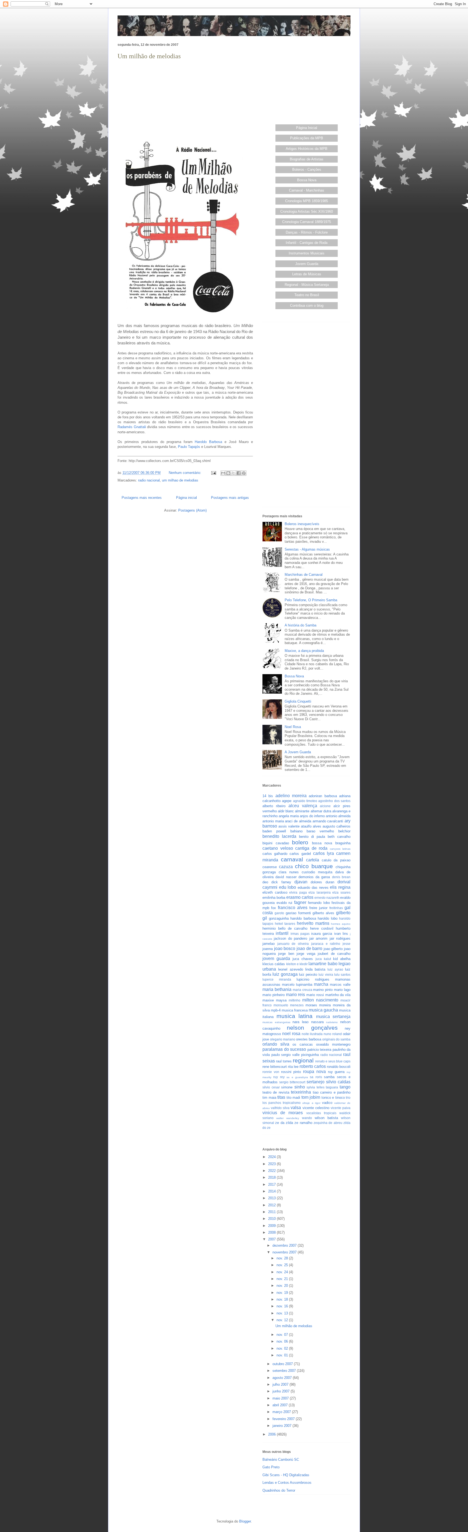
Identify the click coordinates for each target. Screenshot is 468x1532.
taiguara (332, 1087)
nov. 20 (283, 1286)
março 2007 (282, 1412)
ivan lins (341, 934)
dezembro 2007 (285, 1245)
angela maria (289, 816)
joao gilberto (333, 949)
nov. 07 (283, 1335)
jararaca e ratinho (325, 943)
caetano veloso (277, 848)
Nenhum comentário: (185, 473)
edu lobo (287, 887)
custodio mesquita (317, 872)
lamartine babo (322, 963)
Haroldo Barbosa (208, 442)
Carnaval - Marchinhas (306, 190)
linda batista (315, 969)
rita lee (293, 1067)
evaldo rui (284, 903)
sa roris (316, 1077)
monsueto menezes (289, 1005)
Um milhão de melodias (149, 56)
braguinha (342, 843)
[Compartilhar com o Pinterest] (243, 473)
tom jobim (310, 1097)
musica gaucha (323, 1010)
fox (273, 908)
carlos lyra (323, 853)
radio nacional (149, 480)
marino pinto (323, 990)
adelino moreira (291, 795)
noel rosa (291, 1033)
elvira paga (298, 892)
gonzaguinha (279, 918)
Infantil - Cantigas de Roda (306, 243)
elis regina (340, 887)
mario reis (295, 994)
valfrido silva (280, 1108)
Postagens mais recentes (142, 498)
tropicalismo (292, 1102)
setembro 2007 (284, 1371)
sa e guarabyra (297, 1077)
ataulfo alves (311, 826)
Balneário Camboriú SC (280, 1459)
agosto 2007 (282, 1378)
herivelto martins (313, 923)
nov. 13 (283, 1313)
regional (303, 1060)
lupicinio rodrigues (313, 979)
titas (281, 1097)
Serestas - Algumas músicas (307, 549)
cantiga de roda (311, 848)
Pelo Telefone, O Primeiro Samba (311, 600)
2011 (272, 1212)
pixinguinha (310, 1055)
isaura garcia (321, 934)
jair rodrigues (340, 938)
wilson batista (326, 1118)
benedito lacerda (279, 836)
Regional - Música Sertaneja (307, 285)
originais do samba (336, 1039)
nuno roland (333, 1034)
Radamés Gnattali (132, 427)
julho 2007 (281, 1384)
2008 (272, 1232)
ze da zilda (284, 1123)
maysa (281, 1000)
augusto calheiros (336, 826)
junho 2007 (281, 1391)
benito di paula (312, 837)
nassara (317, 1022)
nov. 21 (283, 1279)
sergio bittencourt (292, 1082)
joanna (267, 949)
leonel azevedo (290, 969)
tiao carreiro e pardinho (331, 1092)
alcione (325, 806)
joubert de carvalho (334, 954)
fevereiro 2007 (284, 1419)
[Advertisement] (185, 99)
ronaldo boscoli (338, 1067)
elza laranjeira (319, 892)
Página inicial (186, 498)
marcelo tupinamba (297, 984)
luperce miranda (276, 979)
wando (307, 1118)
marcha (321, 984)
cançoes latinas (340, 848)
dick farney (281, 882)
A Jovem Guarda (298, 752)
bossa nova (322, 843)
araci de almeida (298, 821)
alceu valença (302, 805)
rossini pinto (291, 1072)
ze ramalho (303, 1123)
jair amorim (318, 938)
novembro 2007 (285, 1252)
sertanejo (315, 1081)
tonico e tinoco (333, 1097)
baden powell (274, 831)
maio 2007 (281, 1398)
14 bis (267, 796)
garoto (279, 913)
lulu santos (342, 974)
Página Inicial (306, 128)
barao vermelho (320, 831)
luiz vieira (325, 974)
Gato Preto (271, 1467)
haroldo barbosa (303, 918)
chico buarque (314, 866)
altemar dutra (321, 811)
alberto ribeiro (273, 806)
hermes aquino (340, 923)
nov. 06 (283, 1341)
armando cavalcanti (328, 821)
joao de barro (309, 948)
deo (265, 882)
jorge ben (286, 954)
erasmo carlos (299, 897)
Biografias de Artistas (306, 159)
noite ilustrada (312, 1034)
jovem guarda (276, 958)
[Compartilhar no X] (233, 473)
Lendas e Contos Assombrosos (286, 1483)
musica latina (295, 1016)
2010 (272, 1219)
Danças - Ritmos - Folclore (307, 232)
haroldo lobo (327, 918)
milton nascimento (320, 1000)
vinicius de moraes (282, 1112)
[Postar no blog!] (228, 473)
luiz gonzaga (284, 974)
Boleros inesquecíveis (302, 524)
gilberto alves (323, 913)
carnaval (292, 859)
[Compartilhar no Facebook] (238, 473)
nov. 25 (283, 1265)
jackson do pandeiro (290, 938)
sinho (299, 1087)
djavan (300, 882)
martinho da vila (338, 995)
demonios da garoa (314, 877)
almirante (302, 811)
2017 (272, 1184)
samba (329, 1077)
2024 (272, 1157)
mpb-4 (276, 1010)
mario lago (342, 990)
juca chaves (302, 959)
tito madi (293, 1097)
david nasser (285, 877)
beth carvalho (339, 837)
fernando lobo (319, 903)
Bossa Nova (306, 180)
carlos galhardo (274, 854)
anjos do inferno (312, 816)
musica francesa (295, 1010)
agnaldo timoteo (305, 801)
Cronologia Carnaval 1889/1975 (306, 222)
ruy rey (278, 1077)
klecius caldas (273, 964)
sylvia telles (315, 1087)
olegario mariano (282, 1039)
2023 (272, 1164)
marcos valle (340, 984)
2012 (272, 1205)
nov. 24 (283, 1272)
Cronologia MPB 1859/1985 (306, 201)
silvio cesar (271, 1087)
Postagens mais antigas (230, 498)
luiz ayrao (335, 969)
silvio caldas (338, 1081)
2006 (272, 1434)
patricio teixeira (319, 1050)
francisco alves (292, 907)
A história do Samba (300, 625)
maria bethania (276, 989)
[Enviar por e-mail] (223, 473)
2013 (272, 1198)
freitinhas (336, 908)
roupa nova (314, 1071)
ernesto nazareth (326, 897)
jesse (346, 943)
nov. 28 (283, 1258)
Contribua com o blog (306, 305)
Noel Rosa (293, 727)
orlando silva (275, 1044)
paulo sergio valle (285, 1055)
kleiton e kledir (297, 964)
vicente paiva (340, 1108)
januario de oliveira (293, 943)
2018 (272, 1177)
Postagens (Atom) (192, 510)
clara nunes (289, 872)
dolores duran (322, 882)
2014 (272, 1191)
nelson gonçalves (312, 1027)
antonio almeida (338, 816)
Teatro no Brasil (306, 295)
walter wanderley (287, 1118)
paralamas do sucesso (284, 1049)
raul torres (284, 1061)
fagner (300, 902)
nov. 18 (283, 1299)
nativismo (332, 1022)
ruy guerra (336, 1072)
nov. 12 (283, 1320)
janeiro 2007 (282, 1426)
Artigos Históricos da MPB (306, 149)
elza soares (341, 892)
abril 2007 (280, 1405)
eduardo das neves (313, 887)
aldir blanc (286, 811)
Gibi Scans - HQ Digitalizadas (285, 1475)
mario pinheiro (273, 995)
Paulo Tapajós (189, 447)
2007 (272, 1239)
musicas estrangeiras (276, 1022)
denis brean (341, 877)
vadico (327, 1103)
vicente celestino (316, 1108)
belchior (344, 831)
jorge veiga (306, 954)
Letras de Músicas (306, 274)
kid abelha (341, 959)
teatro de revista (275, 1092)
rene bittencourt (274, 1067)
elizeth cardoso (274, 892)
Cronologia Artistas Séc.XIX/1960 (306, 211)
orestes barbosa (308, 1039)
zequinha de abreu (328, 1122)
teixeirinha (301, 1092)
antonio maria (273, 821)
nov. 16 (283, 1306)
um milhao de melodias (180, 480)
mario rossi (315, 995)
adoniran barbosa (323, 796)
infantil (282, 933)
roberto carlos (313, 1066)
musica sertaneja (333, 1016)
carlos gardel (300, 854)
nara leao (300, 1022)
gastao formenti (298, 913)
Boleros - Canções (306, 169)
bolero (300, 842)
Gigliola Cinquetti (298, 701)
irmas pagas (300, 933)
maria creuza (302, 989)
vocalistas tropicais (321, 1113)
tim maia (269, 1097)
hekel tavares (285, 923)
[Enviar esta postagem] (213, 473)
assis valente (289, 826)
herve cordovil (321, 928)
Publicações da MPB (306, 138)
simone (286, 1087)
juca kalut (323, 959)
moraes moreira (318, 1005)
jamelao (268, 944)
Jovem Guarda (306, 264)
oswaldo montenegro (333, 1044)
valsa (296, 1107)
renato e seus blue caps (332, 1061)
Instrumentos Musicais (306, 253)
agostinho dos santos (334, 801)
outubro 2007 (283, 1364)
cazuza (286, 866)
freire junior (318, 908)
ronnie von (270, 1072)
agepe (286, 801)
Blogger (245, 1521)
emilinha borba (273, 898)
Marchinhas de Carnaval (304, 575)
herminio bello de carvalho (285, 928)
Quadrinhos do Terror (278, 1490)
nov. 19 (283, 1293)
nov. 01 (283, 1355)
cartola (312, 860)
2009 (272, 1226)
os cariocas (302, 1044)
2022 (272, 1171)
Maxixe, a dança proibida (304, 651)
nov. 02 (283, 1348)
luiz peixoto (308, 974)
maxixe (268, 1000)
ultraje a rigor (311, 1102)
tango (345, 1087)
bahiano (296, 831)
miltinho (294, 1000)
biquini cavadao (275, 843)
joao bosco (284, 948)
